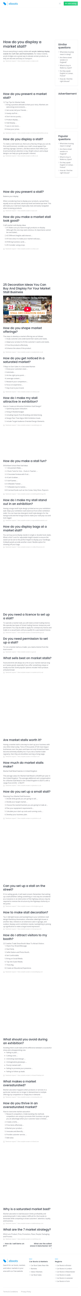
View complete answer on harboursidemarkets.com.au (32, 133)
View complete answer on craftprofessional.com (31, 547)
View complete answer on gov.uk (26, 652)
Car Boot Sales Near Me (40, 1265)
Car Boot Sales (36, 1275)
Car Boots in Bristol (64, 1265)
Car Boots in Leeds (64, 1275)
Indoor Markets (36, 1272)
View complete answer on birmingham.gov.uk (30, 906)
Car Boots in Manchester (66, 1272)
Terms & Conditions (10, 1292)
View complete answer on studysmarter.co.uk (30, 352)
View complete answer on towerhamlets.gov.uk (30, 632)
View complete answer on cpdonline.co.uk (29, 818)
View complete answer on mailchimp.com (29, 1239)
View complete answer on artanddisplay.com (30, 972)
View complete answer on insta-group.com (29, 929)
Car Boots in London (64, 1268)
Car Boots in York (63, 1281)
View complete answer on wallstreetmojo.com (30, 1223)
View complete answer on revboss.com (28, 392)
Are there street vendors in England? (66, 59)
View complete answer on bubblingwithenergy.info (31, 494)
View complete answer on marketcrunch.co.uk (30, 672)
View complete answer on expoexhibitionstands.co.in (32, 520)
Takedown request (10, 61)
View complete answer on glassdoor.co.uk (29, 785)
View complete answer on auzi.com (27, 211)
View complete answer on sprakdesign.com (29, 425)
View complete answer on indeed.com (28, 1141)
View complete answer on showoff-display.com (30, 1075)
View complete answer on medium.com (28, 756)
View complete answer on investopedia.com (29, 1097)
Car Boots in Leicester (65, 1278)
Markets (34, 1268)
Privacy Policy (26, 1292)
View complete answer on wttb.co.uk (27, 156)
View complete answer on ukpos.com (27, 61)
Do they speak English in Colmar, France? (66, 73)
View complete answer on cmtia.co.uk (27, 249)
